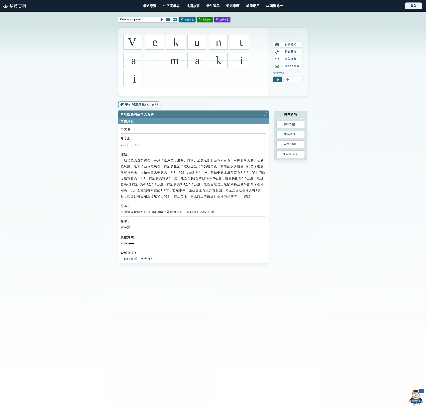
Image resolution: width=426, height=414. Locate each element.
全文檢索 (207, 19)
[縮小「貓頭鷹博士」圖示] (421, 391)
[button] (213, 6)
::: (1, 6)
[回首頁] (14, 5)
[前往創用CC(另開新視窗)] (127, 243)
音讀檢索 (224, 19)
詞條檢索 (189, 19)
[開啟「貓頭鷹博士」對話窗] (416, 398)
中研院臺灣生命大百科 (137, 259)
